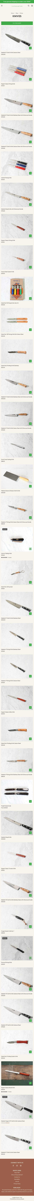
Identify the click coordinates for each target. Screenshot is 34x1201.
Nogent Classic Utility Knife (8, 712)
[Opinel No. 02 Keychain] (17, 573)
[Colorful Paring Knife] (17, 163)
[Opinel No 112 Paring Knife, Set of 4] (17, 289)
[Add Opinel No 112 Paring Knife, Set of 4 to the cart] (30, 298)
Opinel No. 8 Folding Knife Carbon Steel (11, 743)
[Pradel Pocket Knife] (17, 792)
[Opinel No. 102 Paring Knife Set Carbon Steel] (17, 320)
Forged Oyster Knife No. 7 (7, 931)
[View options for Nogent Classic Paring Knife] (30, 79)
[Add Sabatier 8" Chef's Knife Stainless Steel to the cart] (30, 613)
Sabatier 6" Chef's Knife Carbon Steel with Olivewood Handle (16, 428)
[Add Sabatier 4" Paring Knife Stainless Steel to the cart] (30, 645)
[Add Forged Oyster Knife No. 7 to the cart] (30, 926)
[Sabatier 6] (17, 383)
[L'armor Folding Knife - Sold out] (17, 549)
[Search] (28, 5)
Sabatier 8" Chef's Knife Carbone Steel (10, 52)
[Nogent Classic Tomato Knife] (17, 854)
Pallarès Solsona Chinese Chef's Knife (10, 490)
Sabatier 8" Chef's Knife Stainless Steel (10, 618)
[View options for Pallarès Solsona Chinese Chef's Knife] (30, 486)
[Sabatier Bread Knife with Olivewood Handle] (17, 195)
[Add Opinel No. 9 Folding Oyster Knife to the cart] (30, 1052)
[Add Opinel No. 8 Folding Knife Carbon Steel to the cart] (30, 739)
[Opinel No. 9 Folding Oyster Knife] (17, 1042)
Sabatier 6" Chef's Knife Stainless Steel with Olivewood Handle (16, 397)
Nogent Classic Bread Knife (8, 1087)
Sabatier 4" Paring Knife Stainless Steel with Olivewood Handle (16, 774)
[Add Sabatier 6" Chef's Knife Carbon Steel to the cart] (30, 1148)
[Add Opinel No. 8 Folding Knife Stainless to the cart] (30, 361)
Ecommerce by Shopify (19, 1199)
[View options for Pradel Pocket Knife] (30, 801)
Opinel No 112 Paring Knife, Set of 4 (9, 303)
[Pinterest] (20, 1165)
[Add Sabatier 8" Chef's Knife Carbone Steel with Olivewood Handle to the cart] (30, 142)
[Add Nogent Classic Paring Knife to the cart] (30, 236)
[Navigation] (1, 5)
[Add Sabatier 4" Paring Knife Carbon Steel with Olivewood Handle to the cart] (30, 517)
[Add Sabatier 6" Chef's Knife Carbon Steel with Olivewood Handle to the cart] (30, 423)
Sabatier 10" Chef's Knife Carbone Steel (11, 1025)
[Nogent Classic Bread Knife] (17, 1073)
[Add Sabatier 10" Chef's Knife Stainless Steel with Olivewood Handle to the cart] (30, 895)
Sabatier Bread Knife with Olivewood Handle (12, 209)
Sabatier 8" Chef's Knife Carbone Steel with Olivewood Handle (16, 146)
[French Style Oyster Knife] (17, 257)
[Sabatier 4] (17, 508)
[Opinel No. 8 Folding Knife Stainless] (17, 351)
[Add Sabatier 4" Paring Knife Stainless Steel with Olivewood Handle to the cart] (30, 770)
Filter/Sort (17, 23)
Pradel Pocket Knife (6, 806)
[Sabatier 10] (17, 886)
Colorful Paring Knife (6, 177)
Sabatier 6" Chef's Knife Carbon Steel (10, 1152)
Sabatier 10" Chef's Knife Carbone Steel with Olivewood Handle (16, 993)
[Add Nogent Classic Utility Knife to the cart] (30, 707)
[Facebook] (13, 1165)
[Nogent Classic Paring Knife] (17, 70)
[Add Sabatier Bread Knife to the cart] (30, 832)
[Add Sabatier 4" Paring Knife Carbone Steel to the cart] (30, 676)
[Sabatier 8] (17, 38)
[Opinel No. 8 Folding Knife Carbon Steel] (17, 729)
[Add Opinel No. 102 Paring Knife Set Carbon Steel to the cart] (30, 329)
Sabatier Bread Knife (6, 837)
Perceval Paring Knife (6, 962)
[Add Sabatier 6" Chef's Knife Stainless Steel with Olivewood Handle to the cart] (30, 392)
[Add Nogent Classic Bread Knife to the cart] (30, 1083)
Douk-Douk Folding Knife (7, 459)
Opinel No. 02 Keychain (7, 587)
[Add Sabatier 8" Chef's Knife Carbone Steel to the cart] (30, 48)
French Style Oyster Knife (7, 271)
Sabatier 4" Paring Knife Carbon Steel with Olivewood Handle (16, 522)
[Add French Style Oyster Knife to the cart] (30, 267)
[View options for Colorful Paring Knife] (30, 173)
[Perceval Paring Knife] (17, 948)
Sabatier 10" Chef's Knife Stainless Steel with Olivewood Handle (16, 900)
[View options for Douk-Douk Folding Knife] (30, 455)
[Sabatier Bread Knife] (17, 823)
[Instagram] (17, 1165)
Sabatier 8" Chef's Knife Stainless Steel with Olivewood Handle (16, 115)
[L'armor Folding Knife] (17, 539)
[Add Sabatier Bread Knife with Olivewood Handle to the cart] (30, 204)
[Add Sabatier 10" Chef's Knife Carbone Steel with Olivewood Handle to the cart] (30, 989)
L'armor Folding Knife (6, 553)
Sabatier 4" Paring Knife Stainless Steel (10, 649)
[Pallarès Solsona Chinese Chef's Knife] (17, 476)
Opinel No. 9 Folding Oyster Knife (9, 1056)
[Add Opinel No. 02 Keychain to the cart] (30, 582)
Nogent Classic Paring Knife (8, 84)
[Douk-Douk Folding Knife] (17, 445)
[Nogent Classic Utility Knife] (17, 698)
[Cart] (32, 5)
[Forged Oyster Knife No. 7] (17, 917)
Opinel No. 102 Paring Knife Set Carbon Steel (12, 334)
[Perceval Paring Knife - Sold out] (17, 958)
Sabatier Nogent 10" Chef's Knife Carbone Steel (13, 1121)
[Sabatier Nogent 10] (17, 1107)
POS (11, 1199)
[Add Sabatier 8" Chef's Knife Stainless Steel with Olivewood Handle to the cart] (30, 110)
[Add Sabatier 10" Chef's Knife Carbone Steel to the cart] (30, 1020)
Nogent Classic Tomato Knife (8, 868)
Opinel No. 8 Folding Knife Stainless (10, 365)
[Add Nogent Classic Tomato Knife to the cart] (30, 864)
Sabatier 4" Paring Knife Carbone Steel (10, 680)
